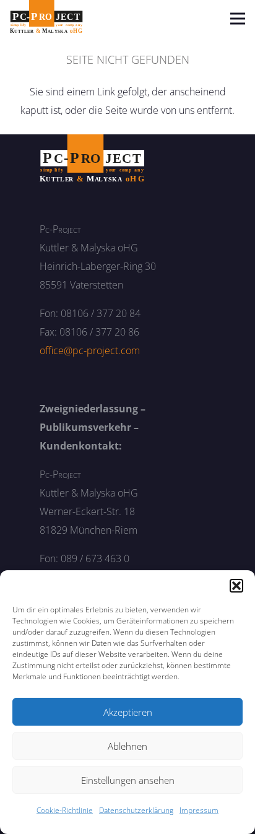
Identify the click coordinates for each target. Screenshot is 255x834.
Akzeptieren (127, 712)
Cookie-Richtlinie (65, 810)
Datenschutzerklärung (136, 810)
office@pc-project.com (90, 350)
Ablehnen (127, 746)
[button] (236, 586)
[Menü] (237, 18)
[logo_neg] (92, 158)
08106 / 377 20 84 (100, 313)
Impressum (198, 810)
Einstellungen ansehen (128, 780)
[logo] (46, 18)
